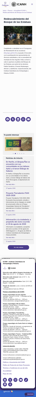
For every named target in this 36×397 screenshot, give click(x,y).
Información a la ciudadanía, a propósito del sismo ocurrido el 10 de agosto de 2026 (18, 221)
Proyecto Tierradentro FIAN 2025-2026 (17, 194)
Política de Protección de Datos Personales (16, 365)
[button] (13, 153)
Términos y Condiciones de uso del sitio (15, 368)
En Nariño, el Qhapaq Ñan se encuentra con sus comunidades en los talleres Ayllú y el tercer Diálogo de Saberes (18, 166)
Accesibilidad (7, 371)
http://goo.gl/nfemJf (10, 53)
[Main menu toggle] (32, 4)
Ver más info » (10, 184)
